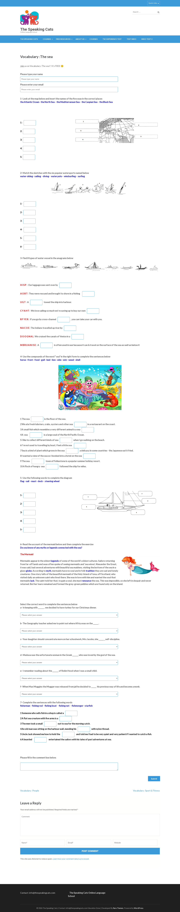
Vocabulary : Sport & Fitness (146, 790)
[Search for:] (144, 11)
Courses (47, 39)
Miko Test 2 (146, 39)
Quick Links (152, 3)
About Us (80, 39)
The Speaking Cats (36, 29)
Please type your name (31, 74)
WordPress (138, 908)
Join (22, 66)
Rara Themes (118, 908)
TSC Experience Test (112, 39)
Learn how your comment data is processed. (71, 859)
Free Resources (63, 39)
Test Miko (131, 39)
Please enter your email (31, 84)
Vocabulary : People (29, 790)
